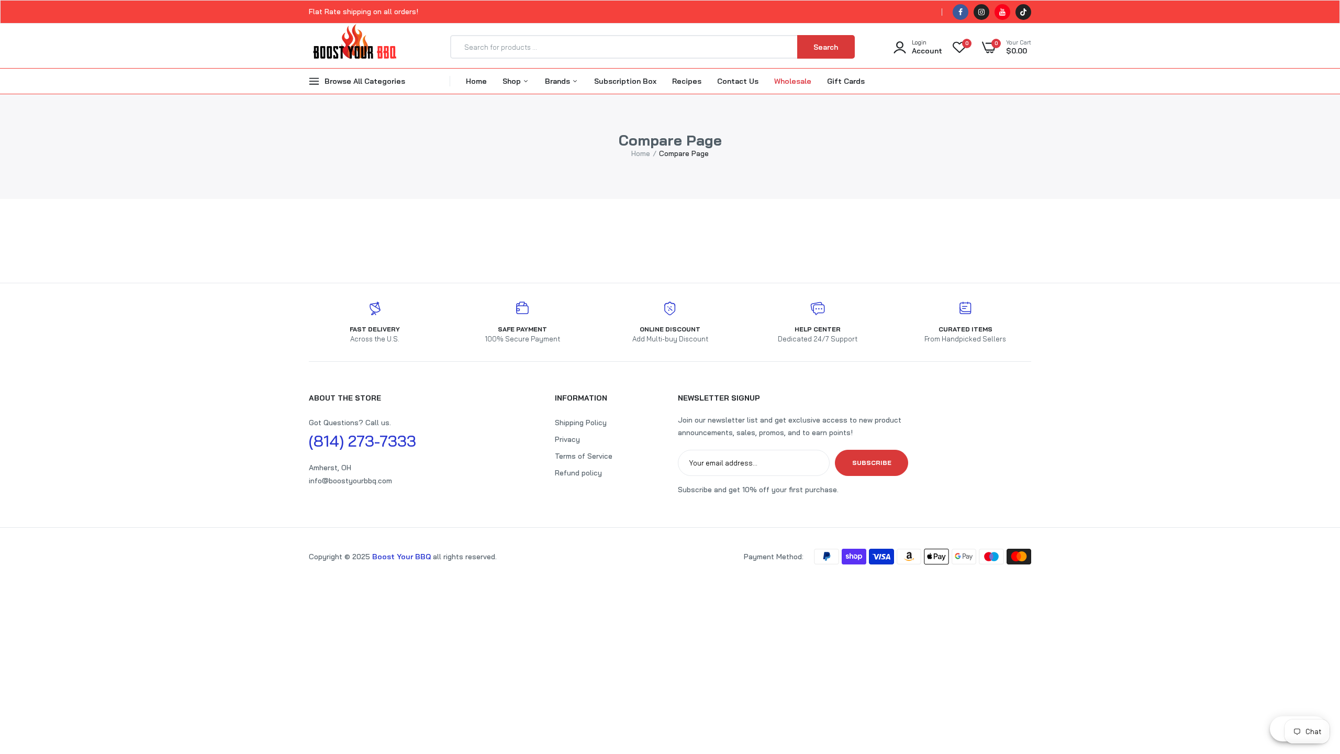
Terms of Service (583, 456)
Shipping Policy (581, 422)
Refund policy (578, 473)
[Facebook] (960, 12)
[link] (1311, 678)
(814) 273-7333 (362, 441)
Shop (512, 81)
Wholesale (792, 81)
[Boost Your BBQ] (354, 47)
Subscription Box (625, 81)
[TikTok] (1023, 12)
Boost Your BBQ (402, 556)
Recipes (686, 81)
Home (476, 81)
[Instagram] (981, 12)
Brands (558, 81)
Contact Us (737, 81)
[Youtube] (1002, 12)
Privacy (567, 439)
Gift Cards (846, 81)
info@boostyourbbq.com (350, 480)
